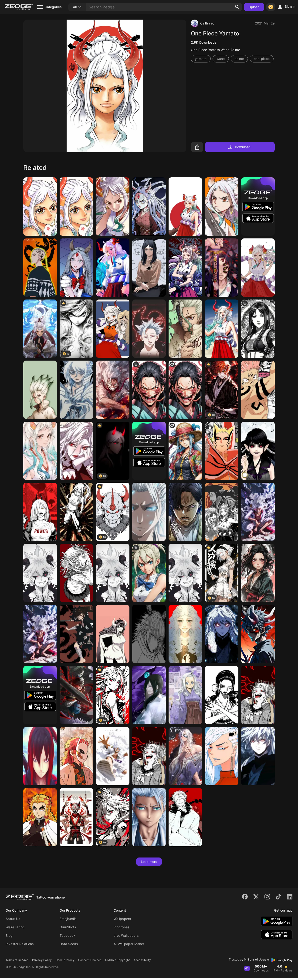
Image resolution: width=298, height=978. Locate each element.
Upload (254, 7)
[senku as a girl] (149, 573)
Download (243, 147)
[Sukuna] (258, 390)
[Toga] (149, 756)
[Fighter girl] (258, 573)
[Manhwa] (185, 512)
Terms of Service (17, 960)
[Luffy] (112, 390)
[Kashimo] (149, 634)
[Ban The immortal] (149, 329)
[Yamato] (40, 206)
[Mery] (76, 267)
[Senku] (40, 390)
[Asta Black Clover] (76, 695)
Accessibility (142, 960)
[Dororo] (76, 634)
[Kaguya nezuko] (149, 206)
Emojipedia (68, 919)
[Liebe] (112, 573)
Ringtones (121, 927)
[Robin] (221, 695)
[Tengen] (185, 756)
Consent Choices (90, 960)
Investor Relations (20, 944)
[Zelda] (40, 329)
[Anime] (40, 512)
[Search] (237, 7)
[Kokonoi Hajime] (221, 756)
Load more (149, 862)
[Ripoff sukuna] (76, 817)
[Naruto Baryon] (221, 451)
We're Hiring (15, 927)
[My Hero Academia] (76, 573)
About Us (13, 919)
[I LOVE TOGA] (258, 695)
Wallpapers (122, 919)
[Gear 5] (112, 756)
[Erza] (76, 512)
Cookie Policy (65, 960)
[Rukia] (76, 390)
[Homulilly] (258, 451)
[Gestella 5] (76, 451)
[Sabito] (76, 756)
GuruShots (68, 927)
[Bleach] (149, 512)
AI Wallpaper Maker (129, 944)
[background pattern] (149, 390)
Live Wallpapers (126, 935)
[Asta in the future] (258, 634)
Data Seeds (69, 944)
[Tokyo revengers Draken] (40, 267)
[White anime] (40, 573)
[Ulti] (112, 634)
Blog (9, 935)
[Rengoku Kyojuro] (40, 817)
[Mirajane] (185, 695)
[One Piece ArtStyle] (185, 451)
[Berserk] (185, 634)
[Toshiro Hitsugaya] (149, 817)
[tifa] (258, 329)
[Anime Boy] (221, 634)
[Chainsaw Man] (149, 267)
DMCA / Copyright (117, 960)
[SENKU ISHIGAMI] (185, 329)
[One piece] (258, 512)
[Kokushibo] (221, 267)
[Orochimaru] (149, 695)
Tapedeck (67, 935)
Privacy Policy (42, 960)
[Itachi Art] (40, 756)
